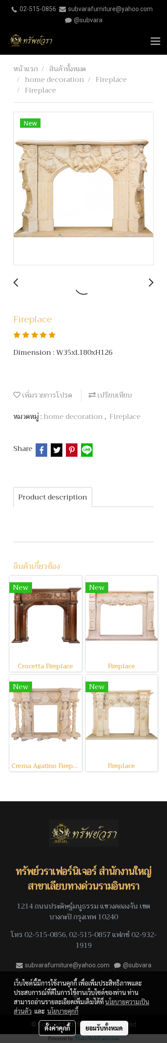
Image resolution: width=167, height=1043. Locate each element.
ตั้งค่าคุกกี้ (57, 1028)
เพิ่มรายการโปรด (46, 395)
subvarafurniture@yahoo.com (110, 8)
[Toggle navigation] (155, 42)
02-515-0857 (89, 935)
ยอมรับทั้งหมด (104, 1028)
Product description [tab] (52, 497)
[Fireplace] (83, 189)
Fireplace (125, 416)
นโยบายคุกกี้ (62, 1011)
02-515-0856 (38, 8)
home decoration (74, 416)
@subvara (88, 20)
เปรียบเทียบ (114, 395)
